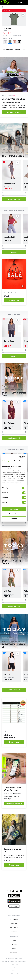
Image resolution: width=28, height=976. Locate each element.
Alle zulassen (14, 509)
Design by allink (14, 973)
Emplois (14, 940)
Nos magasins (14, 919)
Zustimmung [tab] (5, 461)
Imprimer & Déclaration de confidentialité (14, 961)
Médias (14, 948)
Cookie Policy (14, 964)
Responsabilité (14, 952)
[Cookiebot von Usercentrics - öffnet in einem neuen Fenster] (19, 457)
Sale (4, 161)
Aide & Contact (14, 927)
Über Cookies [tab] (22, 461)
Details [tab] (14, 461)
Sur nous (14, 944)
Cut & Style (14, 931)
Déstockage (14, 923)
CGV (14, 967)
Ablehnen (14, 518)
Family (14, 970)
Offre (4, 401)
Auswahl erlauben (14, 513)
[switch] (24, 492)
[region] (14, 140)
